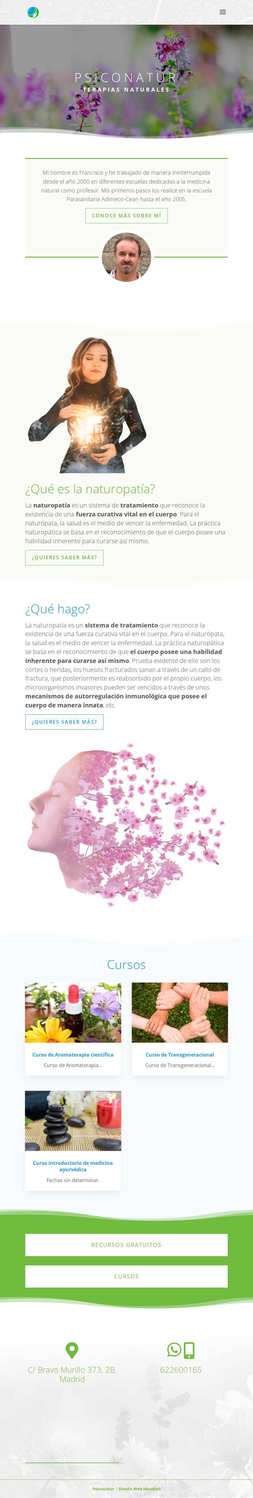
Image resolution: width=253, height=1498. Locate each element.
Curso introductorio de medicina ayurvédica (73, 1166)
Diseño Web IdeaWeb (139, 1489)
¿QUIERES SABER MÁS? (64, 557)
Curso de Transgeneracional (180, 1054)
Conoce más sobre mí (126, 215)
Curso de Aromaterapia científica (73, 1054)
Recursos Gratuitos (126, 1244)
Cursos (126, 1276)
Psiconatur (104, 1489)
